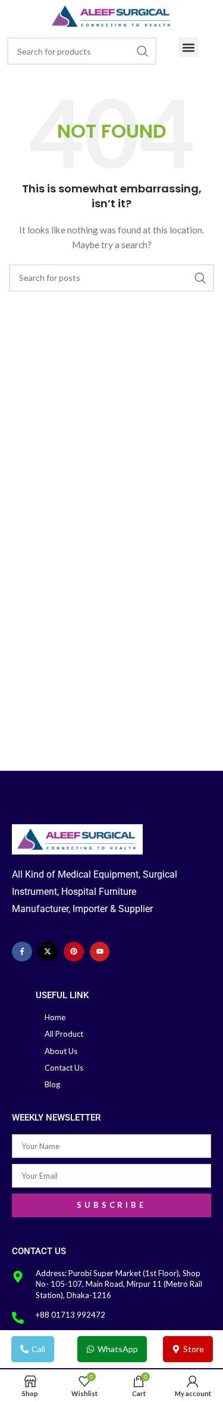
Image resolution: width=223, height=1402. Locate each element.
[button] (188, 47)
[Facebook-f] (22, 952)
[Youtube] (100, 952)
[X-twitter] (48, 952)
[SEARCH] (142, 51)
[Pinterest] (74, 952)
